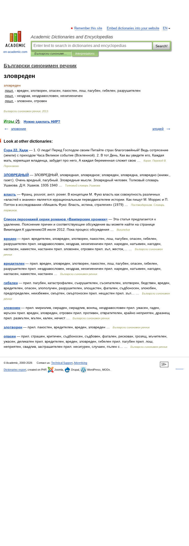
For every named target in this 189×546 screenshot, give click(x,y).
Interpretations (84, 53)
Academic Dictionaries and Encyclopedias (72, 36)
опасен (10, 336)
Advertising (80, 362)
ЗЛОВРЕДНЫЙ (16, 175)
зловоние (18, 129)
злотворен (13, 327)
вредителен (14, 263)
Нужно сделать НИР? (42, 121)
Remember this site (88, 28)
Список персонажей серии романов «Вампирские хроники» (56, 219)
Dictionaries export (15, 369)
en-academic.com (15, 52)
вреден (10, 239)
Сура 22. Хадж (16, 150)
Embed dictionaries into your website (133, 28)
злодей (158, 129)
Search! (162, 46)
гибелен (11, 283)
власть (10, 194)
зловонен (12, 308)
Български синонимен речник (51, 53)
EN (165, 28)
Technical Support (62, 362)
